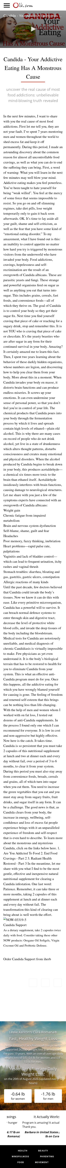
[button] (33, 29)
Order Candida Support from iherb (27, 959)
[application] (33, 29)
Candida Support (15, 924)
